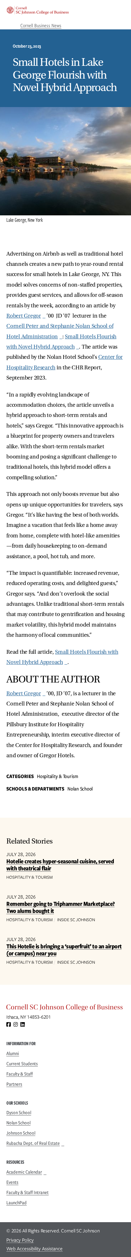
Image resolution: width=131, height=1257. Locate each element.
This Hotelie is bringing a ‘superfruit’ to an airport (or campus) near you (64, 950)
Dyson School (18, 1112)
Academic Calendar (24, 1172)
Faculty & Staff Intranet (27, 1192)
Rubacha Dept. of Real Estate (33, 1143)
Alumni (12, 1053)
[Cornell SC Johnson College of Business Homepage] (65, 1008)
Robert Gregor (23, 315)
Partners (14, 1084)
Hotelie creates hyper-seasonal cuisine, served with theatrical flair (60, 865)
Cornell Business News (40, 25)
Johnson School (20, 1133)
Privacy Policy (20, 1240)
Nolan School (18, 1122)
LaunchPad (16, 1202)
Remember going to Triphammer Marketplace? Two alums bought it (60, 907)
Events (12, 1182)
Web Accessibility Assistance (34, 1248)
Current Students (22, 1063)
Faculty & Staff (19, 1073)
